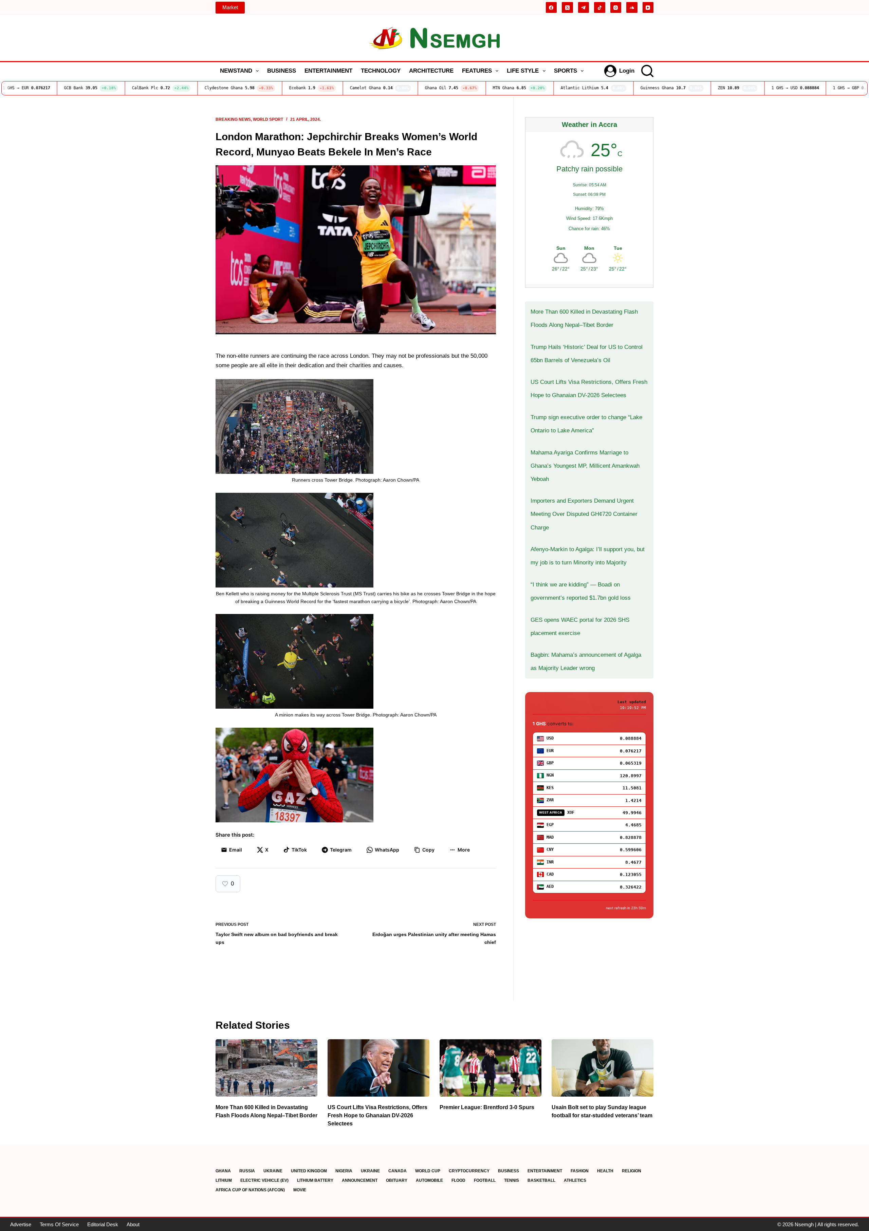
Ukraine (272, 1171)
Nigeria (343, 1171)
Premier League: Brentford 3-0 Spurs (487, 1107)
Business (281, 71)
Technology (381, 71)
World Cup (427, 1171)
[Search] (647, 71)
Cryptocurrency (469, 1171)
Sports (565, 71)
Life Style (523, 71)
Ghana (223, 1171)
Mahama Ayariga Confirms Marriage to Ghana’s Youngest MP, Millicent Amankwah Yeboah (585, 465)
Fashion (580, 1171)
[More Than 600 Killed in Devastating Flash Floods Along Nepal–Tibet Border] (266, 1068)
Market (230, 7)
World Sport (268, 119)
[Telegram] (583, 7)
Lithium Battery (315, 1180)
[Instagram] (616, 7)
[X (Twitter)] (567, 7)
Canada (397, 1171)
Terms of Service (59, 1224)
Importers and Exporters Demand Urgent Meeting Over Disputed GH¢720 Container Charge (584, 514)
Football (485, 1180)
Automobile (429, 1180)
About (133, 1224)
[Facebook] (551, 7)
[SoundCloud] (631, 7)
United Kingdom (309, 1171)
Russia (247, 1171)
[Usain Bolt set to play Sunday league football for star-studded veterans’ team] (602, 1068)
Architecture (431, 71)
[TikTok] (599, 7)
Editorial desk (102, 1224)
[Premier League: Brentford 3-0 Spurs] (490, 1068)
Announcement (359, 1180)
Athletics (575, 1180)
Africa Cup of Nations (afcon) (250, 1190)
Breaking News (233, 119)
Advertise (20, 1224)
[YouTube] (648, 7)
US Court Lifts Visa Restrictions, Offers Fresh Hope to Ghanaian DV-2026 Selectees (377, 1115)
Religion (631, 1171)
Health (605, 1171)
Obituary (396, 1180)
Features (477, 71)
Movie (299, 1190)
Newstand (236, 71)
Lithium (224, 1180)
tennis (511, 1180)
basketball (541, 1180)
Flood (458, 1180)
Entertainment (328, 71)
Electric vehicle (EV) (264, 1180)
